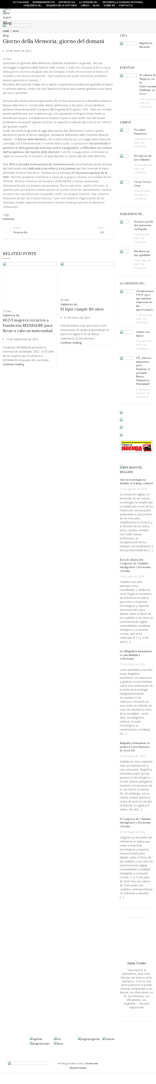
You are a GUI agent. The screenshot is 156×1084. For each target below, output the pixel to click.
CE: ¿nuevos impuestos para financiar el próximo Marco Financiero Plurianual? (143, 371)
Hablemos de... (12, 315)
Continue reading (13, 364)
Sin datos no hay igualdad (142, 253)
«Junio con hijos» (142, 333)
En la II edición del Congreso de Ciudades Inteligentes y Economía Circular (135, 565)
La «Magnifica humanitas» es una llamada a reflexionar (136, 654)
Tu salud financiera (140, 131)
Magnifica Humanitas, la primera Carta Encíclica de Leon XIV (135, 746)
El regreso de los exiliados (143, 157)
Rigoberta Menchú (145, 45)
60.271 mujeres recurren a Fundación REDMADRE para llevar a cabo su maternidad (28, 325)
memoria (8, 219)
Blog (16, 31)
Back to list (58, 230)
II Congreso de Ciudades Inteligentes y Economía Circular (135, 822)
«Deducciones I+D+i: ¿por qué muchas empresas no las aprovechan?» (145, 300)
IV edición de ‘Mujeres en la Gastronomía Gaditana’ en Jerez (147, 84)
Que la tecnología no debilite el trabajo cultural (136, 481)
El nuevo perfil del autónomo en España (143, 225)
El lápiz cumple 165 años (81, 309)
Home (6, 31)
